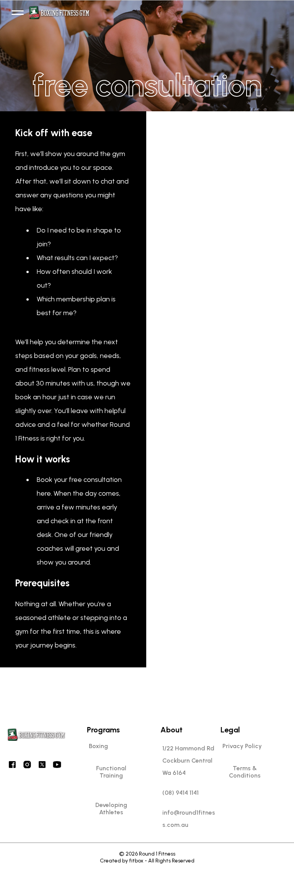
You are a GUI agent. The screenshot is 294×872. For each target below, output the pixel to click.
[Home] (60, 12)
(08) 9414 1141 (180, 792)
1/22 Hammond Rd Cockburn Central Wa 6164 (188, 760)
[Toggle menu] (17, 12)
